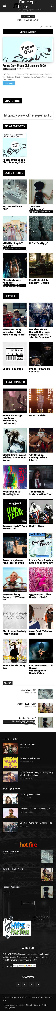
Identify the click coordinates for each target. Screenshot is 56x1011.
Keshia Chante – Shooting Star (12, 493)
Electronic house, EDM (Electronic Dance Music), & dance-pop (14, 285)
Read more (9, 83)
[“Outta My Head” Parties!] (10, 798)
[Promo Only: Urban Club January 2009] (28, 49)
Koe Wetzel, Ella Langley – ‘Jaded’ (39, 281)
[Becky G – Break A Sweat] (10, 762)
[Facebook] (18, 984)
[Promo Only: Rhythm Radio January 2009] (41, 545)
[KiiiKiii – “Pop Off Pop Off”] (15, 228)
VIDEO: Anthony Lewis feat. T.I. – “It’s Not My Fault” (14, 332)
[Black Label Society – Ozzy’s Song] (15, 616)
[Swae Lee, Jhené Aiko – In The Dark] (15, 545)
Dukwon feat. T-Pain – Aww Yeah (15, 527)
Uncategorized (9, 69)
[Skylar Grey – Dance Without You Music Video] (15, 440)
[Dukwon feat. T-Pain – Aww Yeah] (15, 511)
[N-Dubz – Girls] (41, 401)
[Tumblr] (24, 984)
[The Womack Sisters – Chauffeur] (41, 477)
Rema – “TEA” (28, 20)
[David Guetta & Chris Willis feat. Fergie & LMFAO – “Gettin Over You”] (41, 315)
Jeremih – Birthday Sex (14, 667)
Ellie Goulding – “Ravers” (12, 281)
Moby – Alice (36, 526)
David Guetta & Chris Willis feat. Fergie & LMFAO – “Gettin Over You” (40, 333)
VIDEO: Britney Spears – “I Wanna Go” (14, 597)
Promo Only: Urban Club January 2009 (24, 65)
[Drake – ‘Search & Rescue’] (41, 354)
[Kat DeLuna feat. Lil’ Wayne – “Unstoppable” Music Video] (41, 651)
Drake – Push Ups (13, 368)
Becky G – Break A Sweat (30, 758)
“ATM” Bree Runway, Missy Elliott (38, 458)
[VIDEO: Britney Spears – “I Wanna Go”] (15, 579)
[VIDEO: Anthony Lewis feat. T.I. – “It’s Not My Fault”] (15, 315)
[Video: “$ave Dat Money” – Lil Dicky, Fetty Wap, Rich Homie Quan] (10, 776)
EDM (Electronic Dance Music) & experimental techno (39, 211)
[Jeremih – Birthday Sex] (15, 651)
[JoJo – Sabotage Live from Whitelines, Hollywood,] (15, 401)
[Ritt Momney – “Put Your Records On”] (10, 813)
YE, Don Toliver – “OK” (12, 208)
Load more (27, 903)
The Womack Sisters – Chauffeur (41, 493)
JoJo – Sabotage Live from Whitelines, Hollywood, (13, 419)
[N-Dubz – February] (10, 748)
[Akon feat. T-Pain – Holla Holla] (41, 616)
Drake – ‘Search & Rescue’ (39, 370)
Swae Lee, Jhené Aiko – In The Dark (13, 561)
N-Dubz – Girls (37, 415)
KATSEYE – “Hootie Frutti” (26, 704)
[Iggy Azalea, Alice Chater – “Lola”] (41, 579)
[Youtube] (37, 984)
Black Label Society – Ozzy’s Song (14, 632)
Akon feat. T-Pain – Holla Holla (40, 632)
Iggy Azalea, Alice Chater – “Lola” (40, 596)
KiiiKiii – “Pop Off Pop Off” (13, 244)
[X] (31, 984)
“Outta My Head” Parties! (30, 795)
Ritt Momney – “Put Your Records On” (35, 809)
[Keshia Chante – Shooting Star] (15, 477)
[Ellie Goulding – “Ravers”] (15, 265)
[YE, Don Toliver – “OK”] (15, 191)
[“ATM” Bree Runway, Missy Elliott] (41, 440)
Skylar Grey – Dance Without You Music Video (14, 458)
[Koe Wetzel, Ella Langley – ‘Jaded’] (41, 265)
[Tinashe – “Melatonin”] (41, 191)
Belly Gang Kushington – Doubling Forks (36, 823)
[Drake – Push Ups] (15, 354)
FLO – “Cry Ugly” (38, 243)
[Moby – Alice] (41, 511)
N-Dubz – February (27, 744)
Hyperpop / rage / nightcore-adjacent (12, 248)
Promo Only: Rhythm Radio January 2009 (41, 561)
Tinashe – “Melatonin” (36, 208)
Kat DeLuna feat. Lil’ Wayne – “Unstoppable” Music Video (41, 669)
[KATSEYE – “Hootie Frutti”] (45, 708)
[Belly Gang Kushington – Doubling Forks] (10, 827)
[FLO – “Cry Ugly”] (41, 228)
